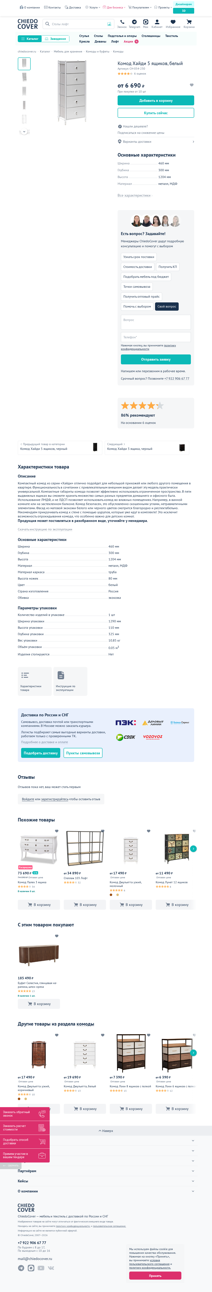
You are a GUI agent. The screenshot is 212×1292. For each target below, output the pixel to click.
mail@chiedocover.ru (35, 1259)
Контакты (54, 7)
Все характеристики (134, 195)
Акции (128, 41)
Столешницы (151, 36)
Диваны (100, 41)
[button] (47, 24)
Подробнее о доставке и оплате (44, 742)
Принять (155, 1276)
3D (184, 11)
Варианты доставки (137, 141)
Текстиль (171, 36)
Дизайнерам (184, 4)
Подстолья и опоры (122, 36)
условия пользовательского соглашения (149, 1262)
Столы (98, 36)
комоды (85, 1024)
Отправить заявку (156, 359)
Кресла (84, 41)
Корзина (189, 27)
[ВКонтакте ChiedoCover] (51, 1268)
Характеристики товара (30, 688)
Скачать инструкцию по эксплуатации (45, 529)
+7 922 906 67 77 (122, 27)
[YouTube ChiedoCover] (41, 1268)
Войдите (28, 799)
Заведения (58, 39)
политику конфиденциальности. (150, 1267)
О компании (32, 7)
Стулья (84, 36)
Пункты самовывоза (83, 753)
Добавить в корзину (156, 100)
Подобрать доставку (41, 753)
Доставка (75, 7)
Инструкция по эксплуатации (65, 688)
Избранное (173, 27)
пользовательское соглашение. (109, 1226)
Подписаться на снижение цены (141, 133)
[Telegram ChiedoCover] (21, 1268)
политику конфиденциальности (148, 347)
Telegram (134, 27)
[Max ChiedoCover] (31, 1268)
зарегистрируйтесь (54, 799)
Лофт (115, 41)
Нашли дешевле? (135, 126)
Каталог (32, 39)
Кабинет (157, 27)
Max (145, 27)
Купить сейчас (156, 113)
